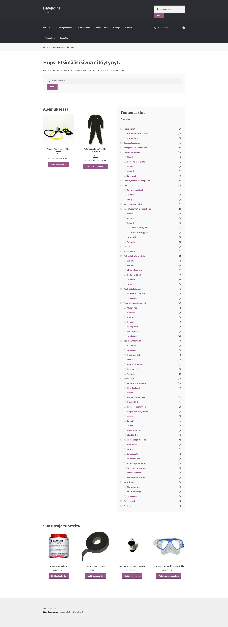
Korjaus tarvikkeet (136, 397)
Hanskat (131, 312)
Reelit (130, 416)
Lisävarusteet (133, 453)
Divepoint (51, 8)
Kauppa (116, 27)
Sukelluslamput (134, 491)
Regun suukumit (135, 364)
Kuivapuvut (132, 326)
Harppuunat (129, 128)
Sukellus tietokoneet (137, 468)
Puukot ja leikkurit (132, 289)
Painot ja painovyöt (136, 406)
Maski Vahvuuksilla (133, 204)
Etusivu (46, 27)
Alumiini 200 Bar (134, 270)
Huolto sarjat (133, 355)
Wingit (130, 199)
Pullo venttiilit (134, 274)
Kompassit (132, 444)
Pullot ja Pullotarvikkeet (136, 256)
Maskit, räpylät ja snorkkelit (137, 208)
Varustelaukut (134, 430)
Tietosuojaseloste (63, 27)
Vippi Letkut (133, 435)
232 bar (130, 260)
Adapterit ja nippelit (136, 383)
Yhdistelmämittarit (136, 477)
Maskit (130, 157)
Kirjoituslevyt (133, 388)
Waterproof (129, 501)
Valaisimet (129, 482)
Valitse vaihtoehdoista (96, 166)
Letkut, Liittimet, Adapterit (137, 180)
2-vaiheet (131, 350)
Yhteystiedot (102, 27)
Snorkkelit (132, 176)
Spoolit (130, 421)
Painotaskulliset (135, 190)
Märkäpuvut (133, 331)
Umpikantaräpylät (139, 232)
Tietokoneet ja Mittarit (135, 439)
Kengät (130, 322)
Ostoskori (50, 38)
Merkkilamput (134, 487)
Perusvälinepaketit (136, 161)
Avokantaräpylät (138, 227)
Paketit (130, 218)
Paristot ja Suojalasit (137, 463)
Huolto (128, 27)
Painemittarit (133, 458)
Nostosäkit (132, 402)
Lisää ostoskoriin (58, 164)
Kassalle (64, 38)
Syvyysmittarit (134, 472)
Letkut (130, 359)
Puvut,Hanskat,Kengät (135, 303)
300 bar (130, 265)
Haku (159, 15)
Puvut (130, 166)
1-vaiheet (131, 345)
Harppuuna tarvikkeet (137, 133)
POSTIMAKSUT (131, 251)
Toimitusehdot (84, 27)
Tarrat (130, 425)
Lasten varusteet (132, 152)
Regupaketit (133, 369)
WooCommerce (50, 612)
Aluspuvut (132, 307)
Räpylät (131, 171)
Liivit (126, 185)
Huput (130, 317)
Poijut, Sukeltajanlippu (138, 411)
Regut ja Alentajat (132, 340)
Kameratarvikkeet (132, 143)
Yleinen (127, 505)
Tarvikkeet (132, 194)
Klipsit (130, 392)
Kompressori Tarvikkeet (135, 147)
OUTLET (127, 246)
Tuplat (130, 284)
